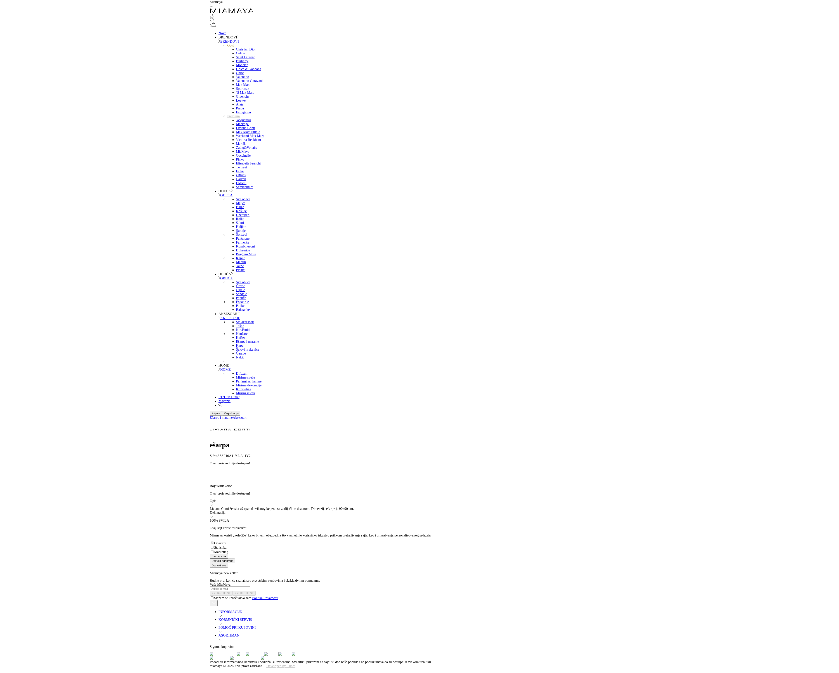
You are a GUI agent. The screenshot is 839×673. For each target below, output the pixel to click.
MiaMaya (242, 151)
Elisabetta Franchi (248, 163)
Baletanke (243, 309)
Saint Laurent (245, 57)
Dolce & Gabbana (248, 69)
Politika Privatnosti (265, 598)
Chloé (240, 73)
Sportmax (242, 88)
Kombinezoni (245, 246)
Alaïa (239, 104)
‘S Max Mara (245, 92)
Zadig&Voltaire (246, 147)
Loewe (241, 100)
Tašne (240, 326)
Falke (240, 171)
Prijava (215, 413)
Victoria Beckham (248, 140)
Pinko (240, 159)
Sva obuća (243, 282)
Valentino (242, 77)
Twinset (241, 167)
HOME (225, 369)
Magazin (224, 401)
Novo (222, 33)
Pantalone (243, 238)
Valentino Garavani (249, 81)
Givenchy (243, 96)
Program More (246, 254)
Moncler (242, 65)
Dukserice (243, 250)
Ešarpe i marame (247, 341)
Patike (240, 306)
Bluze (240, 207)
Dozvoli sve (218, 565)
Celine (240, 53)
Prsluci (240, 270)
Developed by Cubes (280, 666)
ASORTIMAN (228, 635)
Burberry (242, 61)
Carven (241, 179)
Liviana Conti (245, 128)
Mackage (242, 124)
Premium (233, 116)
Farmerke (242, 242)
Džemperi (243, 215)
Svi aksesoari (245, 322)
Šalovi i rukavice (247, 349)
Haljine (241, 226)
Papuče (241, 298)
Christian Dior (246, 49)
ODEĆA (226, 195)
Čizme (240, 286)
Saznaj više (218, 556)
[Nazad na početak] (214, 603)
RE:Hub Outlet (228, 397)
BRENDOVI (229, 41)
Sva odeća (243, 199)
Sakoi (240, 223)
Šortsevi (241, 234)
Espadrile (242, 302)
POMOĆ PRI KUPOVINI (237, 627)
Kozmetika (243, 389)
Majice (240, 203)
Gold (230, 45)
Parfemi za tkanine (249, 381)
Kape (239, 345)
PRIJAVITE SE (221, 593)
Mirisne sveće (245, 377)
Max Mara (243, 85)
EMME (241, 183)
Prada (240, 108)
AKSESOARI (230, 318)
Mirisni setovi (245, 393)
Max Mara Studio (248, 132)
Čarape (241, 353)
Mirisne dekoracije (249, 385)
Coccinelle (243, 155)
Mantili (241, 262)
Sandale (241, 294)
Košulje (241, 211)
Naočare (242, 334)
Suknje (241, 230)
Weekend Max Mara (250, 136)
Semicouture (244, 187)
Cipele (240, 290)
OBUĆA (226, 278)
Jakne (240, 266)
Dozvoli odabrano (222, 560)
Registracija (231, 413)
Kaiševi (241, 337)
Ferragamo (243, 112)
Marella (241, 143)
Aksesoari (239, 417)
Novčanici (243, 330)
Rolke (240, 219)
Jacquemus (243, 120)
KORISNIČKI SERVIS (235, 619)
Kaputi (240, 258)
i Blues (241, 175)
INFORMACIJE (230, 612)
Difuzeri (241, 373)
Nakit (240, 357)
